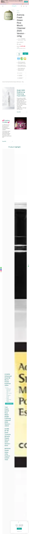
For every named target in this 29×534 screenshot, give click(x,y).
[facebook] (1, 269)
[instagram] (1, 271)
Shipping (18, 48)
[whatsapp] (1, 267)
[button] (21, 6)
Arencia (18, 12)
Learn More (9, 403)
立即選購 (25, 1)
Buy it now (25, 54)
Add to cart (19, 54)
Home (18, 10)
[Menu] (3, 6)
